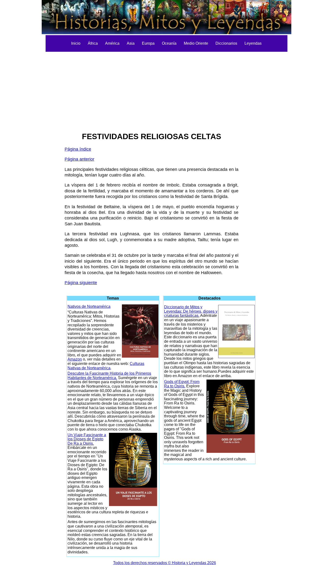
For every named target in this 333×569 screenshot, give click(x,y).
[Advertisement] (166, 88)
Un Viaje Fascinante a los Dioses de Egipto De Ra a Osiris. (87, 439)
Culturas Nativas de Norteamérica (106, 366)
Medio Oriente (196, 43)
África (93, 43)
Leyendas (253, 43)
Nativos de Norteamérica (89, 306)
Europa (148, 43)
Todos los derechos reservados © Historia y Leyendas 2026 (164, 563)
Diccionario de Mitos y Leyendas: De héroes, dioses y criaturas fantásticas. (190, 311)
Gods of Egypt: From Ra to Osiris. (181, 384)
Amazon (75, 359)
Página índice (78, 149)
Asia (131, 43)
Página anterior (79, 159)
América (112, 43)
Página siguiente (81, 282)
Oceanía (169, 43)
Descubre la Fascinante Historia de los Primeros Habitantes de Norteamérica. (109, 375)
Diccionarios (226, 43)
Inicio (75, 43)
